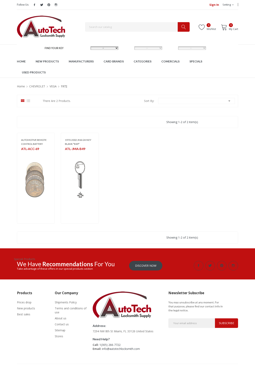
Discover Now (145, 265)
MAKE (83, 48)
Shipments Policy (66, 302)
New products (26, 308)
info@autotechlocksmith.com (121, 349)
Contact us (62, 324)
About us (60, 318)
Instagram (56, 4)
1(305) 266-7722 (110, 345)
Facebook (34, 4)
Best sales (23, 314)
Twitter (41, 4)
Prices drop (24, 302)
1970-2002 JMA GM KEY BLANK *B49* (78, 141)
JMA (67, 154)
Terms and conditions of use (70, 310)
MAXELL (25, 154)
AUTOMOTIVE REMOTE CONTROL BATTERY (34, 141)
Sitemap (60, 330)
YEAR (170, 48)
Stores (59, 336)
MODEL (128, 48)
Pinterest (48, 4)
